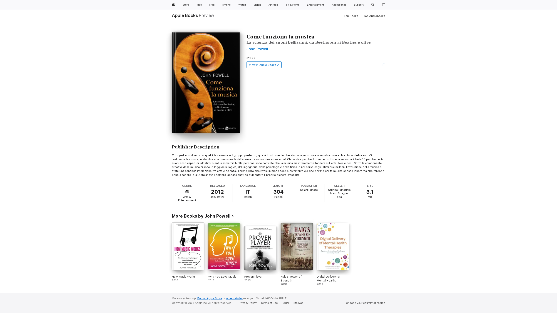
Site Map (298, 303)
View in (262, 65)
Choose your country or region (365, 303)
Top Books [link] (351, 16)
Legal (285, 303)
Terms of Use (269, 303)
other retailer (234, 298)
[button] (372, 5)
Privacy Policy (248, 303)
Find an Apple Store (209, 298)
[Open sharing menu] (384, 64)
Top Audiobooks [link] (374, 16)
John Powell (257, 49)
